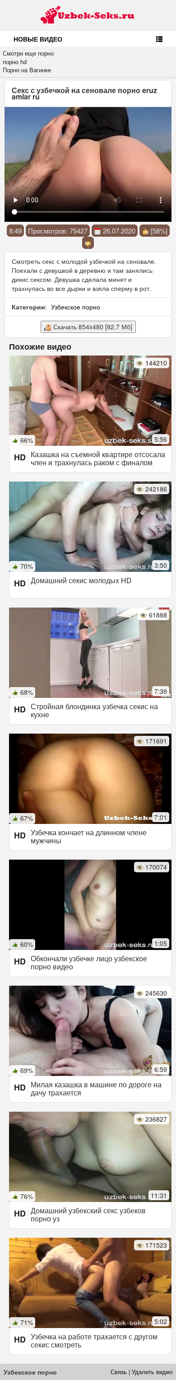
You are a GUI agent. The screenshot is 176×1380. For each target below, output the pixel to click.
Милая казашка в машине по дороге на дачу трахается (96, 1088)
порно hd (15, 61)
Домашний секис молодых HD (81, 580)
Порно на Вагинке (27, 69)
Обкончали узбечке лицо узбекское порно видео (89, 962)
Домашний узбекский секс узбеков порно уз (88, 1214)
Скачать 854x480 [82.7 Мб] (91, 326)
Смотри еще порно (28, 53)
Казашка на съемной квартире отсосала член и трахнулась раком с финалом (98, 458)
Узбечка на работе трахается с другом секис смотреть (94, 1340)
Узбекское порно (75, 306)
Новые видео (38, 38)
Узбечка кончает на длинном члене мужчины (89, 836)
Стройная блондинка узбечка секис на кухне (94, 710)
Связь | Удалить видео (141, 1371)
